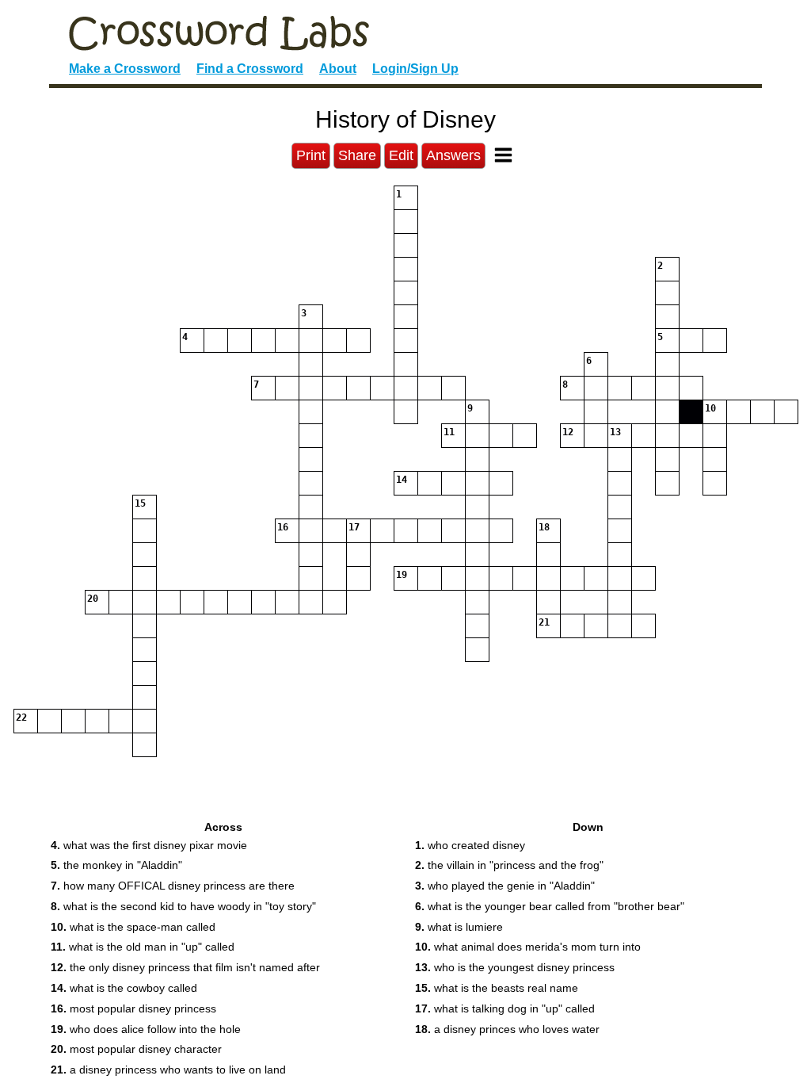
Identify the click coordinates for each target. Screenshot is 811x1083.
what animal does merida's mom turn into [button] (528, 946)
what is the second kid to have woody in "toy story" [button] (183, 906)
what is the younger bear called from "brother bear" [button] (549, 906)
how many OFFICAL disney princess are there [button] (173, 885)
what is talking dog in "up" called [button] (505, 1008)
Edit (401, 155)
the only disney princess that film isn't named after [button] (185, 967)
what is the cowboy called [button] (124, 988)
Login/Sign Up (415, 68)
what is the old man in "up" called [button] (142, 946)
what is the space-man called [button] (133, 926)
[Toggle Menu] (503, 155)
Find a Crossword (249, 68)
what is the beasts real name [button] (496, 988)
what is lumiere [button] (459, 926)
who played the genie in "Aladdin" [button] (505, 885)
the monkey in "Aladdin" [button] (116, 865)
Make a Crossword (125, 68)
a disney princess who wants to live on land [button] (168, 1069)
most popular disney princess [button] (133, 1008)
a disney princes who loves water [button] (507, 1029)
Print (311, 155)
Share (357, 155)
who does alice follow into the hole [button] (146, 1029)
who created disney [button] (470, 845)
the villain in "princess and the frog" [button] (509, 865)
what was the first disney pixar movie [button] (149, 845)
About (337, 68)
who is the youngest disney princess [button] (515, 967)
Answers (453, 155)
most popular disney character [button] (136, 1049)
